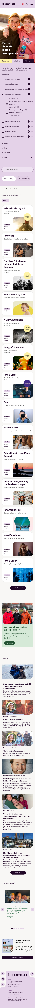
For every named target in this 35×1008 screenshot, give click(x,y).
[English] (23, 4)
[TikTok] (3, 984)
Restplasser (6, 61)
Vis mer (17, 873)
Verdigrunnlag (5, 153)
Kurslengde (4, 148)
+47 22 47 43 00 (14, 981)
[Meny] (31, 3)
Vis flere (17, 588)
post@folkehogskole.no (15, 984)
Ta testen (10, 643)
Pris (2, 162)
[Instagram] (3, 979)
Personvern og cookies (13, 994)
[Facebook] (3, 973)
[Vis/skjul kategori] (32, 79)
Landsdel (4, 157)
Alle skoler (28, 61)
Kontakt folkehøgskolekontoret (15, 992)
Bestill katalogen (17, 957)
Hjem (3, 189)
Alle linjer (17, 61)
